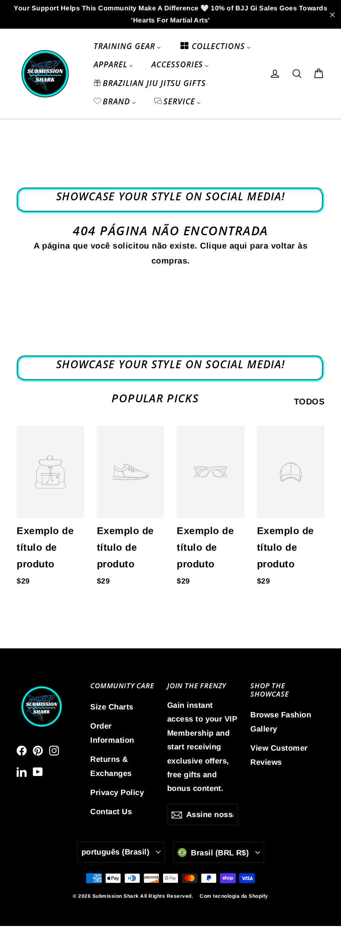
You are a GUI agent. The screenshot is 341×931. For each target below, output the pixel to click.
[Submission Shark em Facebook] (22, 750)
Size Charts (111, 706)
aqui (238, 245)
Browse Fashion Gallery (280, 721)
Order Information (112, 733)
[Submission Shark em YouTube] (38, 771)
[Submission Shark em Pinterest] (38, 750)
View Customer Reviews (279, 755)
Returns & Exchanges (111, 766)
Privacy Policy (117, 792)
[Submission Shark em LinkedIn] (22, 771)
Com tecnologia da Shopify (234, 896)
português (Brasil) (115, 851)
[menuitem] (127, 46)
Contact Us (111, 811)
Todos (309, 401)
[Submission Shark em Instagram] (54, 750)
